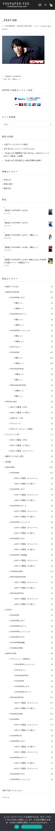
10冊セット (19, 308)
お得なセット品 (16, 418)
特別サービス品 (11, 286)
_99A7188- (10, 20)
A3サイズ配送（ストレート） (22, 451)
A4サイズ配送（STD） (19, 407)
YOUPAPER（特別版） (19, 555)
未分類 (8, 461)
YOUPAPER (14, 352)
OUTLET (8, 609)
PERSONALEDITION (18, 385)
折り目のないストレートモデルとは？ (19, 148)
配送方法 (7, 188)
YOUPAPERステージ (18, 314)
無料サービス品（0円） (15, 456)
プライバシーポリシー (31, 827)
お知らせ (7, 179)
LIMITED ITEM (10, 653)
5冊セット (19, 303)
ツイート (5, 797)
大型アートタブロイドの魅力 (16, 144)
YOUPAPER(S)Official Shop (17, 7)
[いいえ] (51, 822)
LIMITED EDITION (12, 292)
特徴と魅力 (8, 184)
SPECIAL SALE (11, 401)
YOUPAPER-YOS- (17, 3)
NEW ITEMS (10, 467)
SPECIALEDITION (17, 368)
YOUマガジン (15, 347)
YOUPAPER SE (16, 735)
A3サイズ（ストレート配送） (22, 429)
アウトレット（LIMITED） (20, 659)
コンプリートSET (12, 434)
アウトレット (15, 423)
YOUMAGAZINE (16, 571)
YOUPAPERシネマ (17, 297)
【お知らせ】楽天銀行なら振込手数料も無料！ (23, 160)
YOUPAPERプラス (17, 538)
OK (17, 827)
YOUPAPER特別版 (17, 642)
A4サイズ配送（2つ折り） (20, 412)
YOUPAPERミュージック (20, 330)
